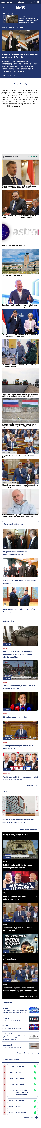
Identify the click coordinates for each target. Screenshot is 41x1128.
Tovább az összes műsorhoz (26, 1053)
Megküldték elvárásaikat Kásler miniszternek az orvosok (15, 553)
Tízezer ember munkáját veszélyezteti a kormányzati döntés (19, 687)
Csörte (5, 1026)
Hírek (5, 648)
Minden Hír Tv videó (26, 996)
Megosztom (18, 84)
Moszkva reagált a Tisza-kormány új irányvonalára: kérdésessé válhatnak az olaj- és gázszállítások (28, 21)
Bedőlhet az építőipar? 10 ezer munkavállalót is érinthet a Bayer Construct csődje (18, 821)
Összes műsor (29, 1117)
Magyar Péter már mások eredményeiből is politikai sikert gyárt (20, 897)
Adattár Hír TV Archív (16, 27)
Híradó (5, 1008)
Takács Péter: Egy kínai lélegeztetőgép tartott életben (18, 929)
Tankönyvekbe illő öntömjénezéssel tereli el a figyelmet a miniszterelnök (20, 778)
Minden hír (30, 786)
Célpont (5, 1018)
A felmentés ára (9, 959)
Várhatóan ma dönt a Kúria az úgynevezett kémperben (20, 581)
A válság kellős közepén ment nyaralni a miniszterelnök (19, 747)
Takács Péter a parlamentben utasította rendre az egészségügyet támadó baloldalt (20, 989)
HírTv (3, 27)
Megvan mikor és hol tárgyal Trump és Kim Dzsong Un (20, 610)
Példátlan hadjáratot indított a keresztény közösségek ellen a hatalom (19, 866)
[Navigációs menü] (4, 7)
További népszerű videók (28, 829)
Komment (6, 774)
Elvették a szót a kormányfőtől (15, 717)
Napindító (20, 1078)
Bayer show (7, 1033)
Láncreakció (7, 1045)
